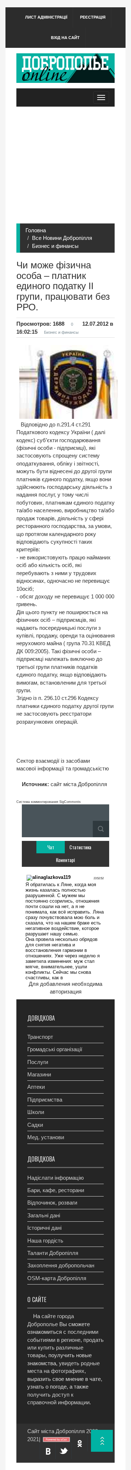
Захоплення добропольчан (60, 1265)
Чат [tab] (50, 847)
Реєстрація (93, 17)
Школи (35, 1112)
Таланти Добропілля (52, 1253)
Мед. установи (45, 1137)
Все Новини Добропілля (62, 238)
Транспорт (40, 1037)
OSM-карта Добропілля (56, 1278)
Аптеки (36, 1087)
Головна (35, 230)
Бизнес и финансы (55, 246)
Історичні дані (44, 1228)
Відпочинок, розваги (52, 1202)
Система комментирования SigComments (48, 802)
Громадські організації (54, 1049)
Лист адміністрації (46, 17)
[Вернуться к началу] (102, 1441)
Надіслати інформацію (55, 1178)
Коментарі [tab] (65, 860)
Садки (35, 1125)
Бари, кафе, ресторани (55, 1190)
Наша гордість (45, 1240)
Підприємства (44, 1099)
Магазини (39, 1074)
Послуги (37, 1062)
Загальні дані (43, 1215)
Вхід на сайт (65, 37)
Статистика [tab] (80, 847)
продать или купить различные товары (65, 1348)
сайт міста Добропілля (78, 784)
